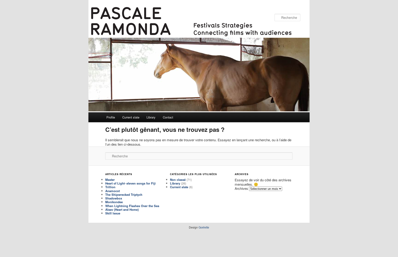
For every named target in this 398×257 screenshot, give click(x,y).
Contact (168, 117)
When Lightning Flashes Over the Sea (132, 206)
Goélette (204, 227)
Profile (110, 117)
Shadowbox (113, 198)
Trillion (110, 187)
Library (150, 117)
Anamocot (112, 191)
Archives (241, 188)
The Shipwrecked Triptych (123, 194)
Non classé (178, 179)
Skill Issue (112, 213)
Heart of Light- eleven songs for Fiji (130, 183)
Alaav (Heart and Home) (122, 209)
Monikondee (114, 202)
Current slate (130, 117)
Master (110, 179)
